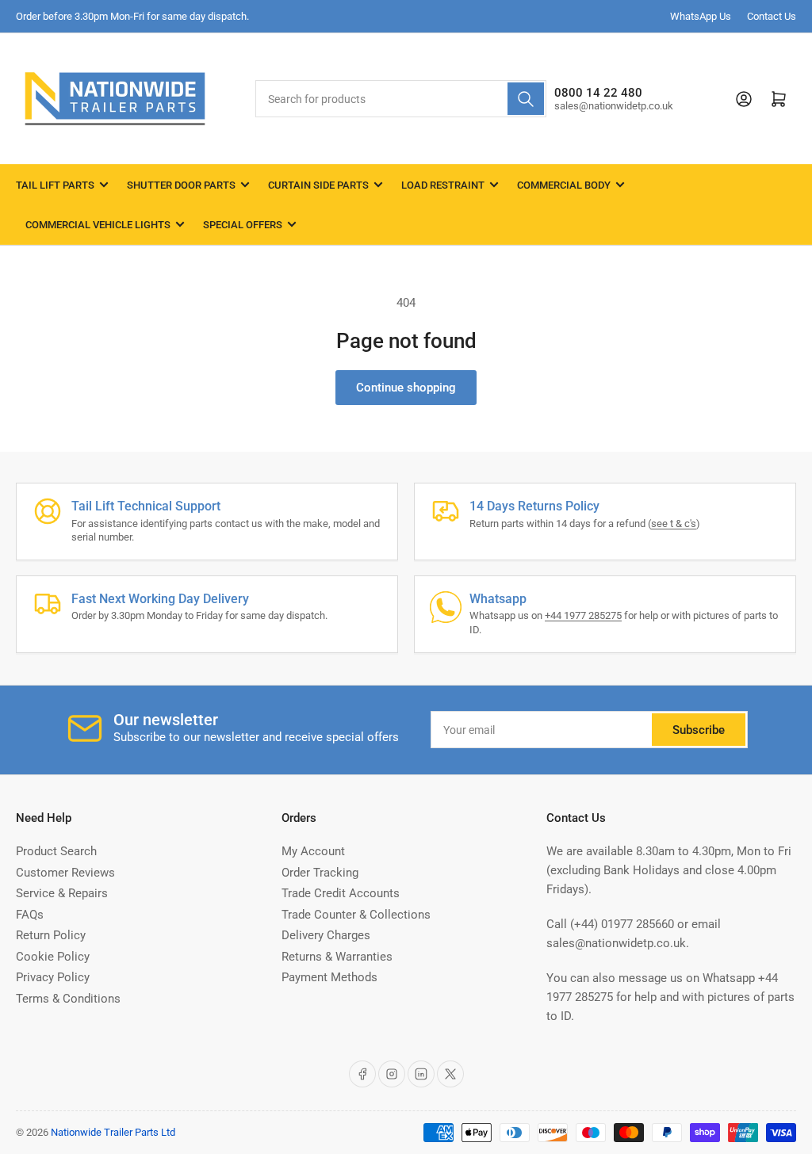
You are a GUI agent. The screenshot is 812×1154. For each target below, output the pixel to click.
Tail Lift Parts (55, 185)
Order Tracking (320, 873)
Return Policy (51, 935)
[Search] (525, 98)
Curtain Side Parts (318, 185)
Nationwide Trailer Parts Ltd (113, 1132)
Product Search (56, 851)
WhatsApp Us (700, 16)
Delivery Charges (326, 935)
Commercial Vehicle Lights (97, 225)
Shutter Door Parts (181, 185)
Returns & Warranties (337, 957)
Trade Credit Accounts (341, 893)
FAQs (30, 915)
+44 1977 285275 (583, 615)
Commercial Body (564, 185)
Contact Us (771, 16)
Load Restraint (443, 185)
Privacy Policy (53, 977)
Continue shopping (406, 387)
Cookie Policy (53, 957)
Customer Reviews (65, 873)
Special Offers (242, 225)
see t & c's (673, 523)
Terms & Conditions (68, 999)
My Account (313, 851)
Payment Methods (329, 977)
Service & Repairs (62, 893)
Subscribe (698, 730)
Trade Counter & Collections (356, 915)
